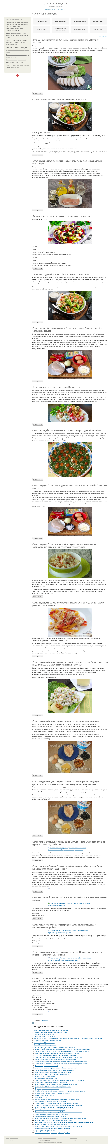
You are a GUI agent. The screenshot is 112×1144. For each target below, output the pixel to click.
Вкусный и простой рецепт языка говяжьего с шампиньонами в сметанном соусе (16, 43)
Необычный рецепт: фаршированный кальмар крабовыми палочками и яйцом (60, 1118)
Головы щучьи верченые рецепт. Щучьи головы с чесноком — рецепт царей (17, 50)
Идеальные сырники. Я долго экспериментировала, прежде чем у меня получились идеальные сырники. (68, 1039)
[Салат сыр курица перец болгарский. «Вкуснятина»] (70, 413)
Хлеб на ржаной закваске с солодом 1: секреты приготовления (54, 1047)
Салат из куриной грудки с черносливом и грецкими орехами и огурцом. (65, 721)
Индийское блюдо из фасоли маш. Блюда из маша (51, 1124)
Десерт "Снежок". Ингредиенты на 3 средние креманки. (53, 1087)
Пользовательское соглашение (49, 1138)
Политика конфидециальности (44, 1140)
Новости (55, 9)
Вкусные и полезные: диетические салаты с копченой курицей (61, 216)
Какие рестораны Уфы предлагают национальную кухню (53, 1072)
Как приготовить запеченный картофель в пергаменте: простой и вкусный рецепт (61, 1064)
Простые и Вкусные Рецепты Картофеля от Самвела (52, 1074)
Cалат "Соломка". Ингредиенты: (45, 1076)
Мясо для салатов (79, 29)
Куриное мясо (98, 29)
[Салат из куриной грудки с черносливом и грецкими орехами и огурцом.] (70, 757)
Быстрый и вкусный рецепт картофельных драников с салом (54, 1070)
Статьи (62, 9)
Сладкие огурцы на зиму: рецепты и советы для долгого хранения (56, 1103)
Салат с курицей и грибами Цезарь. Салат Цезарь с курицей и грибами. (67, 430)
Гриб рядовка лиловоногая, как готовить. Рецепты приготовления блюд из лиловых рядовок (64, 1122)
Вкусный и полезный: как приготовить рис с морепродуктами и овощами (58, 1106)
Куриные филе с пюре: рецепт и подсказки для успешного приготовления (58, 1127)
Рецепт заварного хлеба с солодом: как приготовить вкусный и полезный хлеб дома (62, 1051)
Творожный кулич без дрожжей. (44, 1034)
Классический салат (79, 21)
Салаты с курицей (60, 21)
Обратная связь (73, 1138)
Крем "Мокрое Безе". (41, 1097)
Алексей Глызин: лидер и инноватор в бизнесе (50, 1110)
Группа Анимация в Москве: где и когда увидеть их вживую (54, 1108)
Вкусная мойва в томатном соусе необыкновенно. (51, 1101)
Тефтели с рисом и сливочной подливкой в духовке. (51, 1032)
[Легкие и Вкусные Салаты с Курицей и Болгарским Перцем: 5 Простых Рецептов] (70, 73)
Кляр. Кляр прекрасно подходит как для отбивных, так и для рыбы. (56, 1068)
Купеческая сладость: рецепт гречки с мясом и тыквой (52, 1129)
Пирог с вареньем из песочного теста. (47, 1089)
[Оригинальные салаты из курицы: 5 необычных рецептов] (70, 116)
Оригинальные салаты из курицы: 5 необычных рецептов (59, 99)
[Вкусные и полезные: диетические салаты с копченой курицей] (70, 232)
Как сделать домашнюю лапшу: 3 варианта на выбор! (51, 1030)
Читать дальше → (37, 93)
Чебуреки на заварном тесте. (44, 1095)
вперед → (46, 1019)
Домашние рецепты (56, 3)
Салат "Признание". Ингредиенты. (45, 1036)
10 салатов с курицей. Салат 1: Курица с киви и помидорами (60, 274)
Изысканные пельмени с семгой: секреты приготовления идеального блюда (17, 35)
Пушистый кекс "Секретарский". (44, 1043)
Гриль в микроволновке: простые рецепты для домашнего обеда (56, 1085)
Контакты (40, 1138)
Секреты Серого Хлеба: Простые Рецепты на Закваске (53, 1093)
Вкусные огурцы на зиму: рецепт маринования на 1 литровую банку (57, 1099)
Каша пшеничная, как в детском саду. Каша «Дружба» (52, 1133)
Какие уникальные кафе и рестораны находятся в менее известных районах (59, 1080)
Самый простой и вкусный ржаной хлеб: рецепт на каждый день (55, 1055)
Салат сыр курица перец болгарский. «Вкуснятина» (56, 387)
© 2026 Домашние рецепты (12, 1138)
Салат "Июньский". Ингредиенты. (45, 1045)
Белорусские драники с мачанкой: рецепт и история (51, 1114)
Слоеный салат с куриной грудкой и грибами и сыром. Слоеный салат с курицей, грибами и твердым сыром (65, 979)
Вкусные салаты (42, 21)
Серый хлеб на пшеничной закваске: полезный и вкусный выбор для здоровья (60, 1091)
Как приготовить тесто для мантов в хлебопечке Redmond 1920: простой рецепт (61, 1062)
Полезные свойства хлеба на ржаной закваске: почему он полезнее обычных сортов (62, 1049)
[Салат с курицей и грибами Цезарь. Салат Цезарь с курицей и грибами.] (70, 459)
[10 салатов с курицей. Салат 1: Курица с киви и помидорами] (70, 305)
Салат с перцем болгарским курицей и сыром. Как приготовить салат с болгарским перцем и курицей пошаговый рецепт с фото (65, 545)
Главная (47, 9)
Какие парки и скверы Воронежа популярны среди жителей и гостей (57, 1053)
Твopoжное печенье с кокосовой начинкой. (48, 1041)
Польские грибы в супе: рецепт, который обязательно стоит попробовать (58, 1112)
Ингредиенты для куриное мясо (60, 29)
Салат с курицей (98, 21)
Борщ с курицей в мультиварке (45, 1131)
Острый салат (41, 29)
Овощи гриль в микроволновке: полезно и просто (51, 1083)
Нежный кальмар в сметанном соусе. (47, 1078)
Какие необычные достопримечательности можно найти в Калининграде (58, 1057)
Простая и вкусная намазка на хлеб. (46, 1066)
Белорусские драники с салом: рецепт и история (50, 1116)
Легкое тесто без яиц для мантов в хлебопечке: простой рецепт (55, 1060)
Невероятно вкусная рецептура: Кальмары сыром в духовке (54, 1120)
